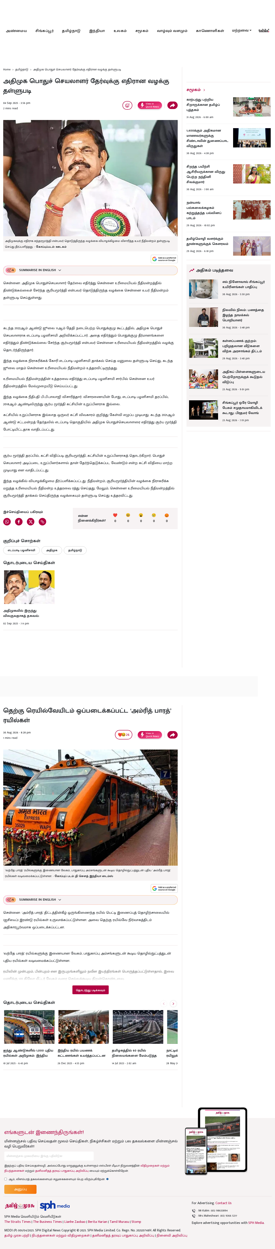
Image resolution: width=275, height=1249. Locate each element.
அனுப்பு (20, 1189)
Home (7, 69)
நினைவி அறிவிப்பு (172, 1235)
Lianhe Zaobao (75, 1222)
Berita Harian (97, 1222)
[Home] (55, 1206)
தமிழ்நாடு (71, 31)
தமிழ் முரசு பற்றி (16, 1235)
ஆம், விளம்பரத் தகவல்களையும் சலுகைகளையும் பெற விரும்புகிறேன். (59, 1179)
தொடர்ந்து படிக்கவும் (90, 990)
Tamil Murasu (119, 1222)
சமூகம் (141, 31)
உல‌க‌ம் (120, 31)
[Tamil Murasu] (19, 1206)
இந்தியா (97, 31)
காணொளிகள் (210, 31)
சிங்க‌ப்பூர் (44, 31)
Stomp (136, 1222)
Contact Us (223, 1203)
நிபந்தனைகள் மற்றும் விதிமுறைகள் (61, 1235)
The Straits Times (17, 1222)
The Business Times (47, 1222)
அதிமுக (52, 550)
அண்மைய (16, 31)
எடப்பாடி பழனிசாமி (21, 550)
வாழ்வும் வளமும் (172, 31)
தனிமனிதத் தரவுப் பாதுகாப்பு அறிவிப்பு (62, 1170)
